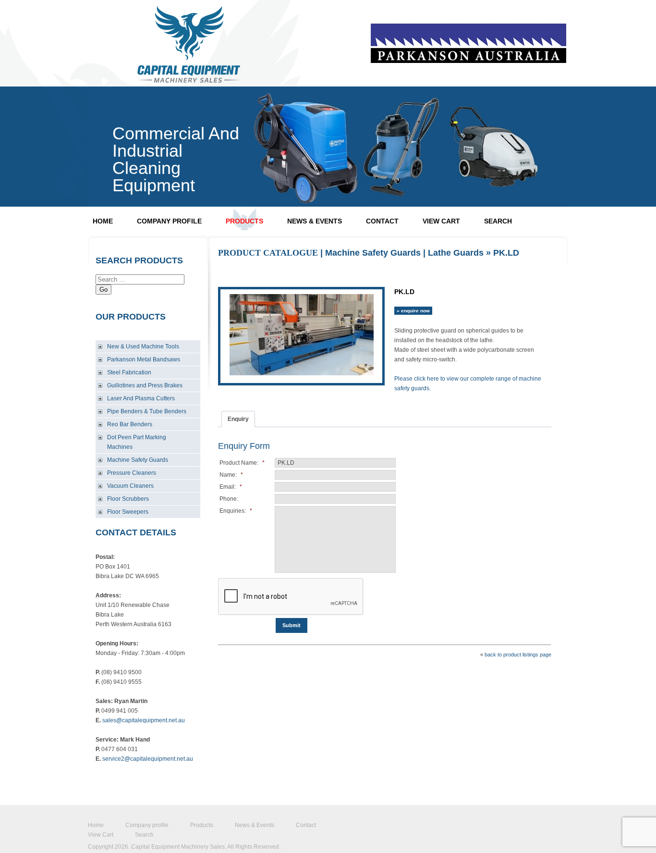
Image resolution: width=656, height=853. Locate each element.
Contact (382, 221)
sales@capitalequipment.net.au (143, 720)
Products (244, 221)
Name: (231, 474)
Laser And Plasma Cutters (141, 398)
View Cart (441, 221)
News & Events (314, 221)
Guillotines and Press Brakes (144, 385)
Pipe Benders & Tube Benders (146, 411)
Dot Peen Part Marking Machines (136, 442)
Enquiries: (235, 510)
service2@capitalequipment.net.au (147, 758)
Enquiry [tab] (238, 419)
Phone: (228, 498)
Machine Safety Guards (137, 460)
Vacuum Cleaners (130, 485)
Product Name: (242, 462)
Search (498, 221)
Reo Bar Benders (129, 424)
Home (103, 221)
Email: (230, 486)
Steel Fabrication (129, 372)
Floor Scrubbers (128, 498)
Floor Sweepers (127, 511)
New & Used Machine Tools (143, 346)
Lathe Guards (456, 253)
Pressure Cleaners (131, 473)
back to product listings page (518, 654)
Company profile (169, 221)
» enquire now (413, 310)
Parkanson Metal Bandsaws (143, 359)
